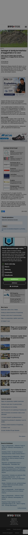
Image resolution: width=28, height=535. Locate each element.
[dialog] (14, 267)
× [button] (24, 247)
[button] (14, 286)
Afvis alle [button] (14, 283)
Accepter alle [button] (14, 279)
